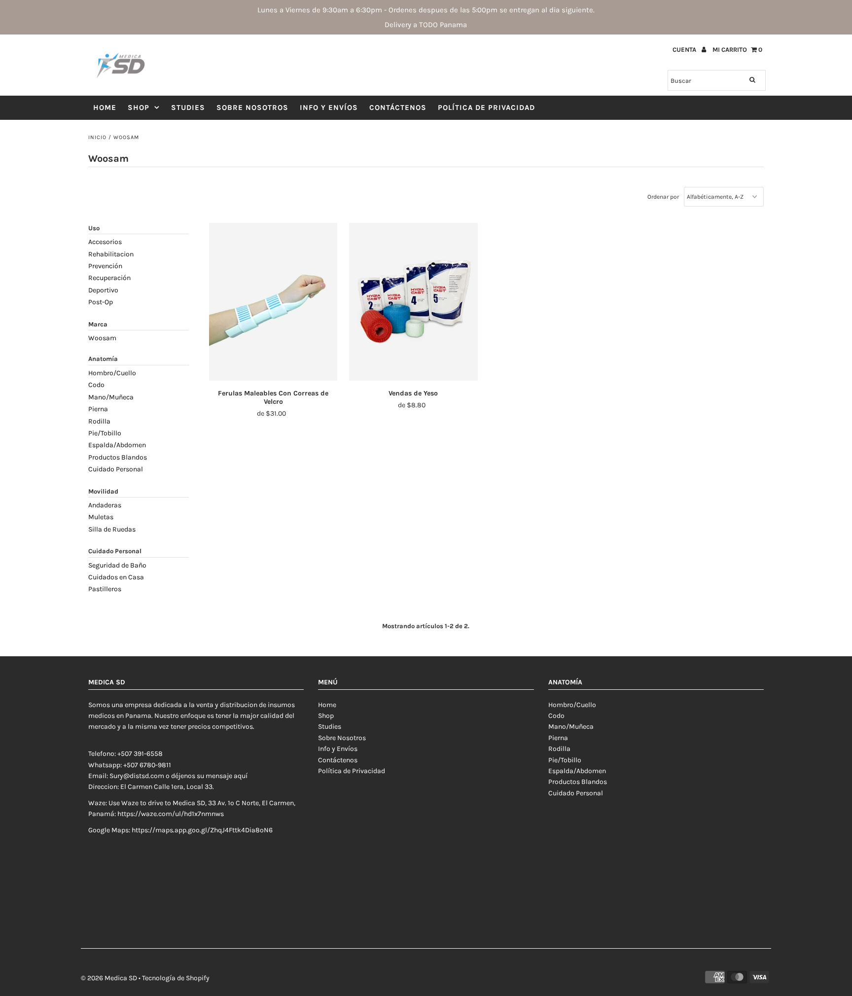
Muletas (100, 517)
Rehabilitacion (111, 254)
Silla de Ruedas (112, 529)
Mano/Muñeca (111, 397)
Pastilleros (104, 589)
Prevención (105, 266)
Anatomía (103, 358)
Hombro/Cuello (112, 373)
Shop (138, 107)
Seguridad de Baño (117, 565)
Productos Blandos (117, 457)
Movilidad (103, 491)
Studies (188, 107)
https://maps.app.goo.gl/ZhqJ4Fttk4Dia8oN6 (202, 830)
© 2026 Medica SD (109, 978)
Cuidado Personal (115, 469)
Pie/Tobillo (104, 433)
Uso (94, 228)
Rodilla (99, 421)
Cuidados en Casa (116, 577)
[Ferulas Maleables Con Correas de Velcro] (273, 302)
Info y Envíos (329, 107)
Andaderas (104, 505)
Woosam (102, 338)
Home (104, 107)
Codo (96, 385)
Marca (97, 324)
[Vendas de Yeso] (413, 302)
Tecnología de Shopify (176, 978)
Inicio (97, 137)
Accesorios (105, 242)
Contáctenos (397, 107)
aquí (241, 776)
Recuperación (109, 278)
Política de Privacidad (486, 107)
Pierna (98, 409)
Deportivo (103, 290)
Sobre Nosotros (252, 107)
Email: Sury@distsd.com (126, 776)
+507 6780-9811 (147, 765)
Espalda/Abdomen (117, 445)
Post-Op (100, 302)
